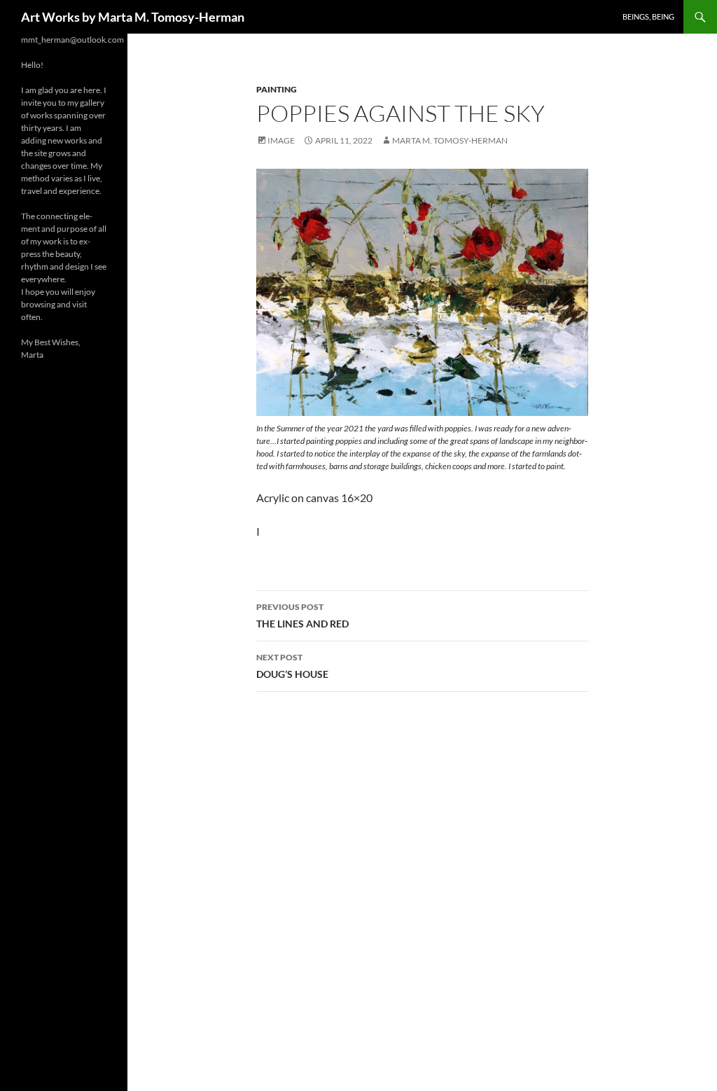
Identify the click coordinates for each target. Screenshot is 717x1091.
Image (281, 140)
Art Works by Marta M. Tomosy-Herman (132, 17)
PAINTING (276, 89)
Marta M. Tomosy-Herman (450, 140)
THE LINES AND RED (302, 616)
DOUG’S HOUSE (292, 666)
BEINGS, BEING (648, 16)
